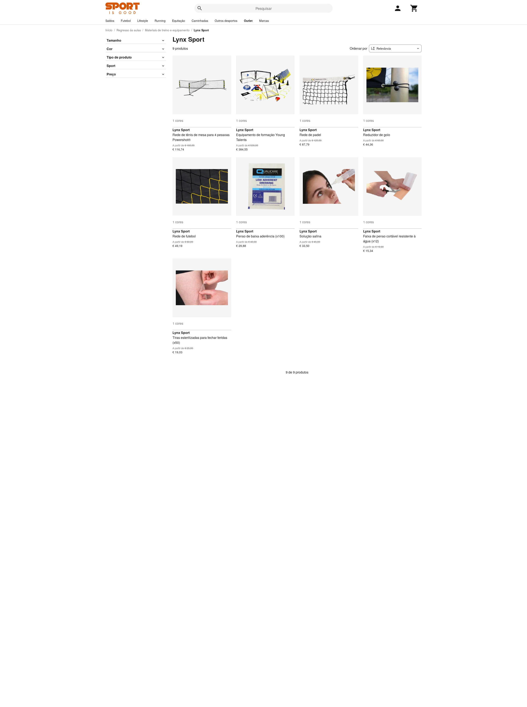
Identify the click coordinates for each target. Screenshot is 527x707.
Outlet (248, 21)
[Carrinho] (414, 8)
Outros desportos (226, 21)
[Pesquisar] (200, 8)
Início (108, 30)
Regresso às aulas (129, 30)
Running (160, 21)
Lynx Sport (181, 129)
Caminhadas (200, 21)
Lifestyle (142, 21)
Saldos (109, 21)
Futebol (126, 21)
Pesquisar (263, 8)
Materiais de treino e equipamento (167, 30)
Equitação (178, 21)
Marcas (264, 21)
